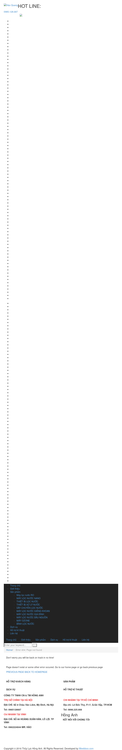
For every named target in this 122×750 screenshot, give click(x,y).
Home (9, 649)
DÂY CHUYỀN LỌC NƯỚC (30, 607)
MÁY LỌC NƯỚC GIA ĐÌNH (30, 614)
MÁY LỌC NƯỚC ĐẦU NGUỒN (32, 617)
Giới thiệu (15, 588)
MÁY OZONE (23, 620)
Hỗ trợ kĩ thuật (17, 630)
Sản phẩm (15, 591)
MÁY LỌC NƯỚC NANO (29, 598)
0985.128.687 (11, 11)
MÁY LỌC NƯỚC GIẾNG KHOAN (33, 611)
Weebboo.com (86, 748)
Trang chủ (15, 585)
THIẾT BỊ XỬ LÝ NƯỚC (28, 604)
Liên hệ (14, 633)
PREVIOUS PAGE (15, 671)
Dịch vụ (14, 626)
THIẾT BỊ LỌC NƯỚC (27, 601)
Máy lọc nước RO (25, 595)
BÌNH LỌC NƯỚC (25, 623)
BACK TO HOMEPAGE (36, 671)
